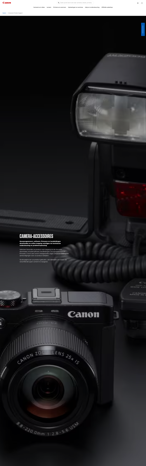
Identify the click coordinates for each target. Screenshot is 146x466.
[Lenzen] (52, 7)
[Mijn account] (137, 3)
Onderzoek (142, 29)
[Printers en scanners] (66, 7)
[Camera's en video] (45, 7)
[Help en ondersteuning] (100, 7)
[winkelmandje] (142, 3)
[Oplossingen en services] (83, 7)
